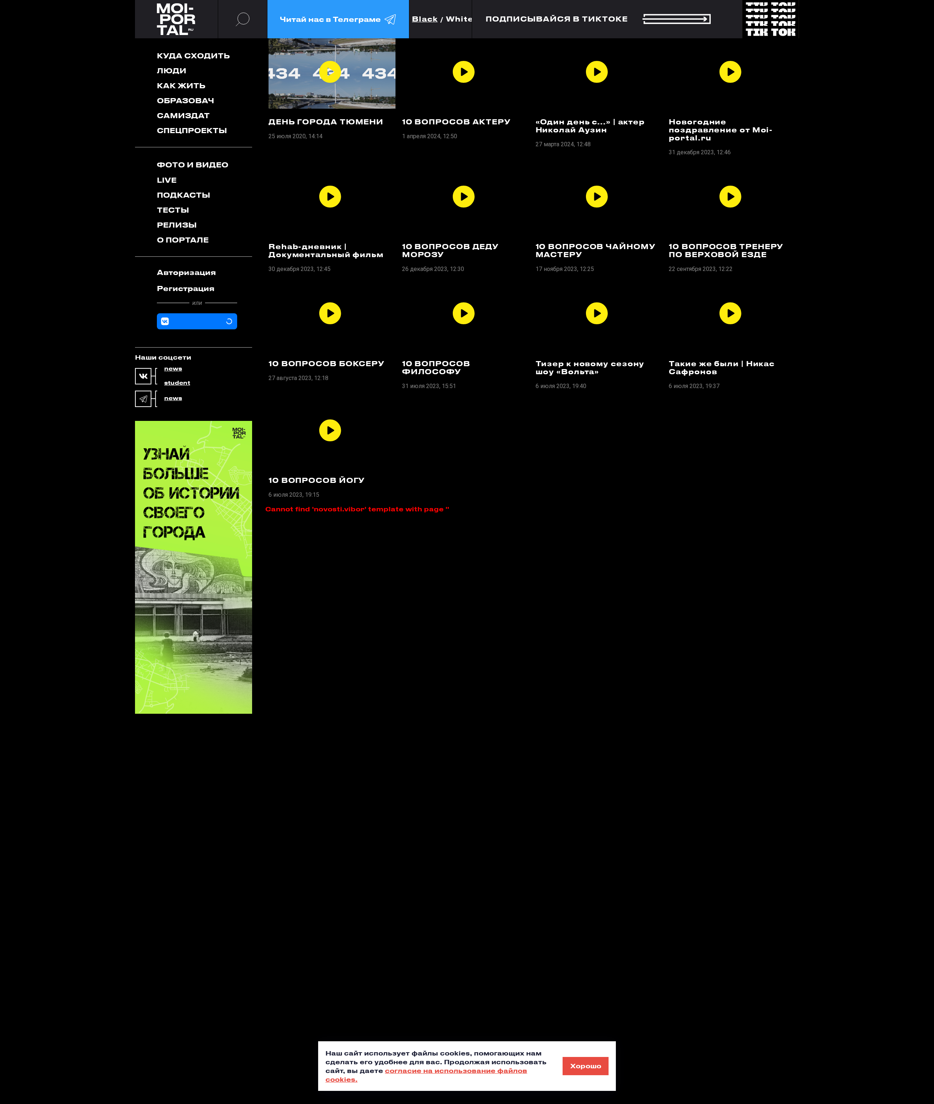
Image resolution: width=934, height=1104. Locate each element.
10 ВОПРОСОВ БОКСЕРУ (327, 364)
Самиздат (183, 115)
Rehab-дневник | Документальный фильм (326, 251)
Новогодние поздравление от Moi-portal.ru (721, 130)
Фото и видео (192, 164)
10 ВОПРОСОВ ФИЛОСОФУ (436, 368)
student (177, 383)
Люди (171, 70)
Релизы (177, 225)
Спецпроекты (192, 130)
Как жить (181, 85)
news (173, 369)
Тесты (173, 210)
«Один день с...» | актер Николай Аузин (590, 126)
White (460, 19)
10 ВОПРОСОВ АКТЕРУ (456, 122)
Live (167, 180)
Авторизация (186, 272)
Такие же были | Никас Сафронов (722, 368)
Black (425, 19)
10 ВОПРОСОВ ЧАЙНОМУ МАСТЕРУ (596, 251)
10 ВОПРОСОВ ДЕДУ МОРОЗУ (450, 251)
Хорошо (585, 1065)
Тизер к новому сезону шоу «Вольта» (590, 368)
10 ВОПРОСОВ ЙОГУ (317, 480)
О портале (183, 240)
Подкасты (183, 195)
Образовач (185, 100)
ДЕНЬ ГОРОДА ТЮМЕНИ (326, 122)
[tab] (197, 272)
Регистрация (186, 288)
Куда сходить (193, 55)
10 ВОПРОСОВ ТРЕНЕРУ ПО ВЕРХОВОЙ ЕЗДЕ (726, 251)
